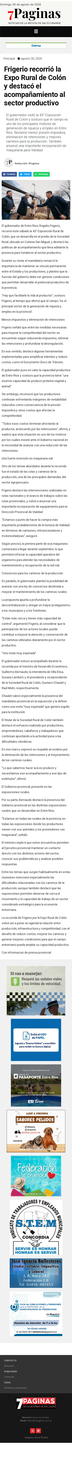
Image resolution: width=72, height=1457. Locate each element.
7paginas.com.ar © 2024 (36, 1437)
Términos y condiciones (15, 1387)
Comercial (9, 1376)
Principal (9, 58)
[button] (36, 31)
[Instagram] (32, 1430)
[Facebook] (38, 1430)
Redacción (9, 1365)
